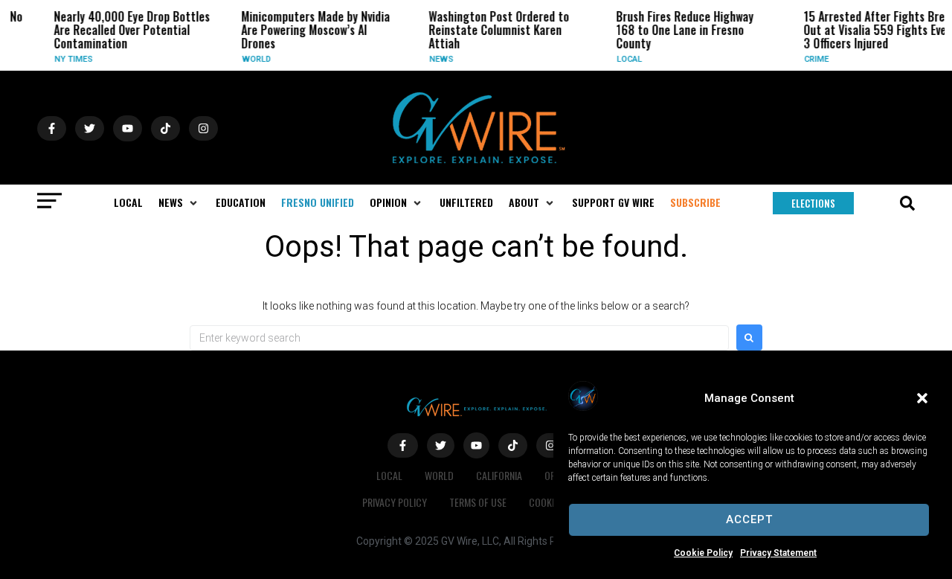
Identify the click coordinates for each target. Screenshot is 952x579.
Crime (812, 59)
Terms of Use (477, 502)
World (251, 59)
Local (624, 59)
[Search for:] (459, 338)
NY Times (69, 59)
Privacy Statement (778, 553)
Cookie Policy (703, 553)
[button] (922, 398)
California (499, 475)
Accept (749, 519)
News (436, 59)
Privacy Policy (394, 502)
